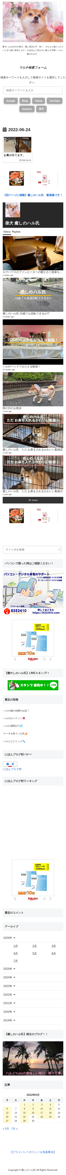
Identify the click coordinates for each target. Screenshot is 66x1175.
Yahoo (38, 100)
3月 (54, 946)
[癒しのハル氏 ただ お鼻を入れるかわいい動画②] (33, 431)
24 (41, 1117)
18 (50, 1113)
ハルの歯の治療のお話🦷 (16, 710)
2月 (34, 946)
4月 (16, 953)
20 (7, 1117)
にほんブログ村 (12, 769)
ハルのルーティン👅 (14, 718)
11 (50, 1108)
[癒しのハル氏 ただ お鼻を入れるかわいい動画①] (33, 472)
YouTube (54, 100)
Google (10, 100)
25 (50, 1117)
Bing (25, 100)
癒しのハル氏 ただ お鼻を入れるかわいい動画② (33, 449)
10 (41, 1108)
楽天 (41, 108)
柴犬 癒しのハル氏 (22, 223)
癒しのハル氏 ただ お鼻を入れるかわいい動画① (33, 491)
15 (24, 1113)
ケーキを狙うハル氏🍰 (15, 733)
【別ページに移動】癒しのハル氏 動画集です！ (33, 195)
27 (7, 1121)
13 (7, 1113)
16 (33, 1113)
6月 (54, 953)
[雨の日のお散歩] (33, 389)
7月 (16, 960)
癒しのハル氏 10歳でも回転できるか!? (26, 313)
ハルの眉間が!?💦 (13, 725)
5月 (34, 953)
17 (41, 1113)
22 (24, 1117)
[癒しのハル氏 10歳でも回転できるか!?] (33, 295)
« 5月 (6, 1128)
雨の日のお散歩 (12, 408)
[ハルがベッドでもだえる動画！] (33, 342)
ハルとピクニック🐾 (14, 741)
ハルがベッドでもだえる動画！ (22, 366)
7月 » (14, 1128)
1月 (16, 946)
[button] (60, 550)
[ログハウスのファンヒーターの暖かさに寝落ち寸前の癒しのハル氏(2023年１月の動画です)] (33, 253)
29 (24, 1121)
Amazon (27, 108)
